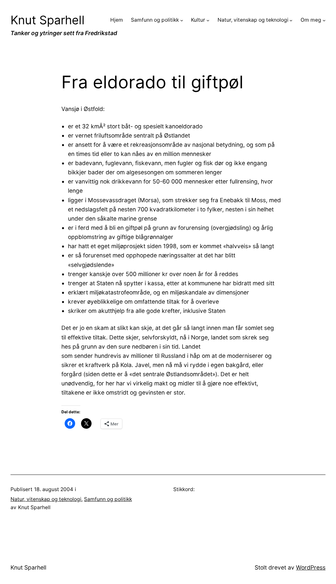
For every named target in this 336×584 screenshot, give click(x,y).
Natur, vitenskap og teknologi (45, 499)
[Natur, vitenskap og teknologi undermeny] (290, 20)
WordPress (311, 567)
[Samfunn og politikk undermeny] (181, 20)
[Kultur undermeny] (207, 20)
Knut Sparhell (47, 20)
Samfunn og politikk (108, 499)
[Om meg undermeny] (324, 20)
